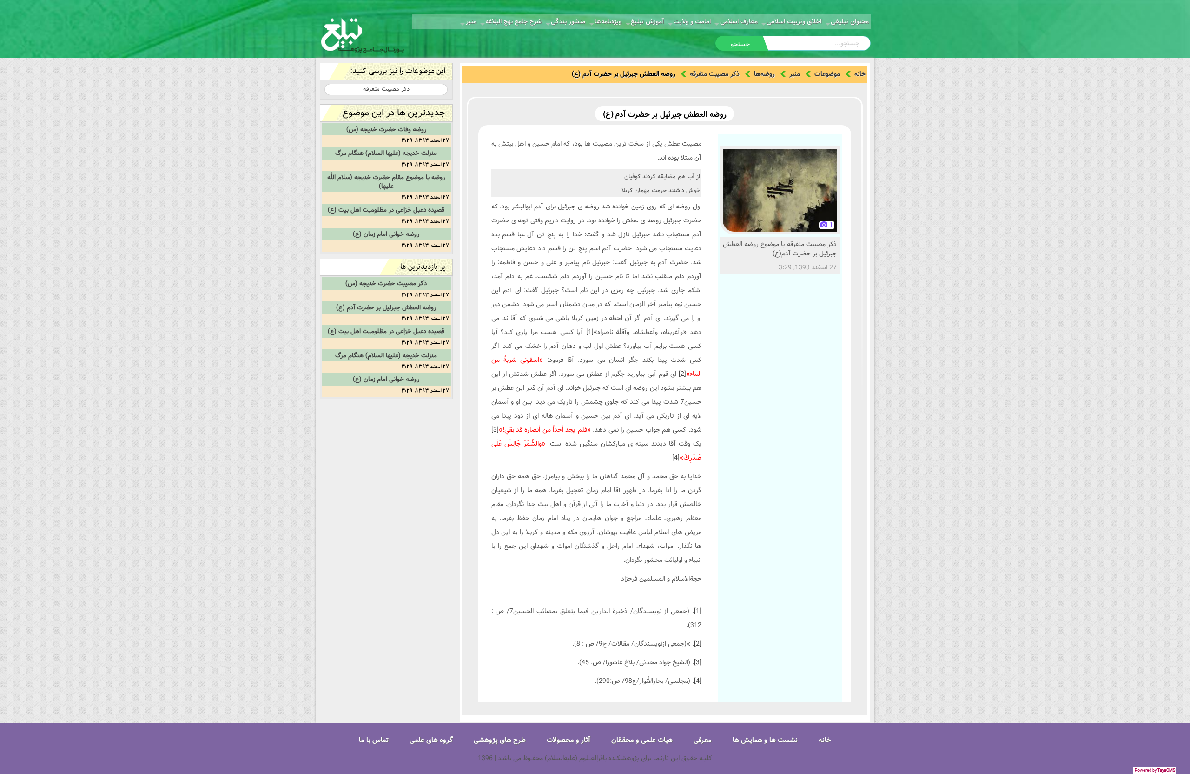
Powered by (1155, 770)
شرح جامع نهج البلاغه (513, 21)
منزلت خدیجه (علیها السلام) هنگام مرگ (386, 153)
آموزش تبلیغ (647, 21)
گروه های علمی (431, 739)
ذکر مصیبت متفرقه (715, 74)
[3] (495, 429)
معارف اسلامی (739, 21)
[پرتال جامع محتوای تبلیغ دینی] (362, 34)
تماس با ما (374, 739)
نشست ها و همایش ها (765, 739)
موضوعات (827, 74)
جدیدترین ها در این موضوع (394, 112)
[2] (682, 374)
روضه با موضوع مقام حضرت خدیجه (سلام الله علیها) (386, 181)
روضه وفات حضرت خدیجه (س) (386, 129)
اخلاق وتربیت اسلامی (794, 21)
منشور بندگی (568, 21)
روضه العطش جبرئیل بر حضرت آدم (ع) (386, 307)
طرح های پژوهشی (500, 739)
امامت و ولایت (692, 21)
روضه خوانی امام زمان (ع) (386, 234)
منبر (471, 21)
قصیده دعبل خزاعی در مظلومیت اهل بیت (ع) (386, 210)
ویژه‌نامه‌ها (608, 21)
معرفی (703, 739)
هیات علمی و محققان (642, 739)
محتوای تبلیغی (850, 21)
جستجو (740, 44)
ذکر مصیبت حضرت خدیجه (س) (386, 283)
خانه (860, 74)
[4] (676, 457)
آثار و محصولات (568, 739)
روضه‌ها (764, 74)
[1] (590, 332)
